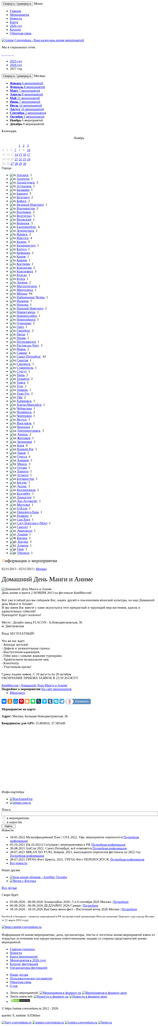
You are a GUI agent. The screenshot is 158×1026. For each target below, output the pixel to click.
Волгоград (24, 216)
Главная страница (22, 949)
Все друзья (9, 888)
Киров (21, 256)
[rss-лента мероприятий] (60, 993)
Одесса (22, 456)
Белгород (23, 197)
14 (16, 154)
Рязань (21, 349)
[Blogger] (27, 701)
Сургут (22, 371)
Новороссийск (27, 316)
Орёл (20, 327)
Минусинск (25, 290)
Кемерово (23, 253)
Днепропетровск (29, 430)
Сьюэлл (22, 527)
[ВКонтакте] (4, 701)
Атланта (22, 475)
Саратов (22, 360)
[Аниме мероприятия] (22, 927)
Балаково (23, 190)
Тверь (21, 375)
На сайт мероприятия (56, 689)
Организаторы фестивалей (28, 967)
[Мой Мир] (15, 701)
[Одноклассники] (9, 701)
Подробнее (121, 902)
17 (28, 154)
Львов (21, 453)
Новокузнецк (26, 312)
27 (12, 163)
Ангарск (23, 175)
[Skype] (55, 701)
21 (16, 159)
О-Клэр (22, 508)
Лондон (22, 541)
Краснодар (24, 267)
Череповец (24, 416)
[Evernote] (32, 701)
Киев (20, 445)
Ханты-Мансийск (29, 404)
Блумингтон (25, 478)
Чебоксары (24, 408)
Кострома (23, 264)
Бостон (22, 482)
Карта (14, 22)
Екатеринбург (26, 227)
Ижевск (22, 234)
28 (16, 163)
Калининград (26, 245)
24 (28, 159)
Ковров (22, 260)
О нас (14, 986)
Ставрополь (25, 367)
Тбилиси (23, 553)
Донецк (22, 434)
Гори (20, 549)
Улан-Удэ (23, 393)
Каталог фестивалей (24, 964)
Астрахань (24, 186)
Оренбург (23, 330)
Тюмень (22, 390)
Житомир (23, 438)
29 (20, 163)
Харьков (23, 460)
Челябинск (24, 412)
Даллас (22, 486)
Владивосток (26, 208)
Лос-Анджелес (27, 501)
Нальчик (23, 301)
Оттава (22, 467)
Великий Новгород (30, 204)
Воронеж (23, 223)
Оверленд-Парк (28, 512)
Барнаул (22, 193)
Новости (16, 18)
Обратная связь (20, 33)
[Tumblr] (50, 701)
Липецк (22, 282)
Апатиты (23, 178)
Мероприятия (19, 14)
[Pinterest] (21, 701)
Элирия (22, 534)
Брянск (22, 201)
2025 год (16, 61)
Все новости (18, 863)
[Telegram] (61, 701)
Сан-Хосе (23, 519)
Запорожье (24, 441)
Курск (21, 278)
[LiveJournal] (38, 701)
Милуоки (23, 504)
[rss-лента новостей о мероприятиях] (51, 996)
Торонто (23, 471)
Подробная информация (108, 844)
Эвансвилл (24, 530)
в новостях (14, 822)
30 (24, 163)
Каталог (15, 29)
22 (20, 159)
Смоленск (24, 364)
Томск (21, 382)
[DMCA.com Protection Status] (20, 1001)
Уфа (19, 397)
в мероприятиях (18, 818)
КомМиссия (10, 685)
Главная (15, 11)
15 (20, 154)
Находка (22, 304)
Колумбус (23, 493)
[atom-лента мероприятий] (104, 993)
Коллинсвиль (26, 490)
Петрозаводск (26, 341)
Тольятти (23, 378)
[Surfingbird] (44, 701)
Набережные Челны (31, 297)
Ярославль (24, 423)
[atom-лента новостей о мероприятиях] (88, 996)
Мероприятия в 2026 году (28, 960)
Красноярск (25, 271)
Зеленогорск (25, 230)
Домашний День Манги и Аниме (44, 685)
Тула (20, 386)
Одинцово (24, 323)
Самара (22, 353)
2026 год (16, 26)
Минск (22, 464)
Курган (22, 275)
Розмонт (23, 516)
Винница (23, 427)
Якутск (22, 419)
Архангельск (26, 182)
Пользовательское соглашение (31, 978)
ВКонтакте (17, 692)
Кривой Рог (25, 449)
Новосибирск (26, 319)
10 (28, 150)
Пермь (21, 338)
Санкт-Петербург (29, 356)
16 (24, 154)
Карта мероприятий (24, 956)
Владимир (24, 212)
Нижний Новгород (30, 308)
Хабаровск (24, 401)
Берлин (22, 538)
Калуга (22, 249)
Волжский (24, 219)
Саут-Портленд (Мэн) (32, 523)
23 (24, 159)
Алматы (22, 545)
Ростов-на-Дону (28, 345)
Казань (21, 241)
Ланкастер (24, 497)
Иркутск (23, 238)
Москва (22, 293)
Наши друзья (19, 974)
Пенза (21, 334)
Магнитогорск (27, 286)
